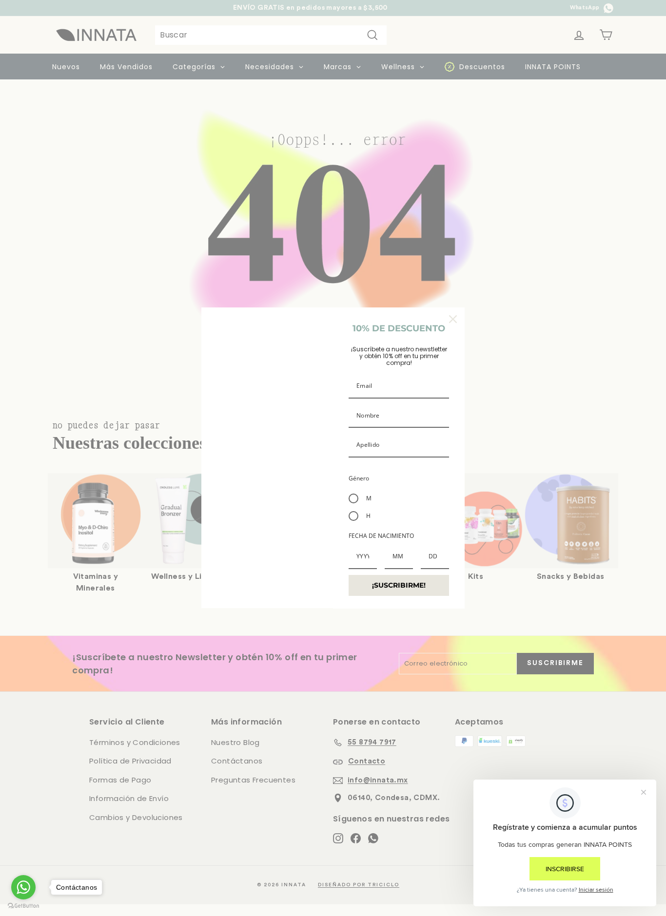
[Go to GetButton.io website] (23, 906)
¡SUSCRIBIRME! (399, 585)
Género (359, 478)
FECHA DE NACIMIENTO (381, 536)
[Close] (453, 319)
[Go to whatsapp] (23, 887)
